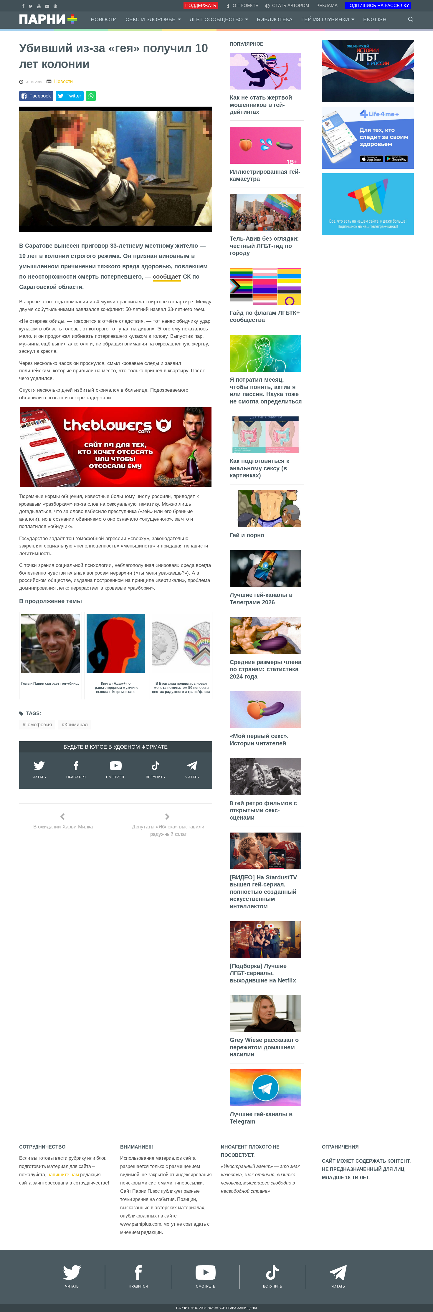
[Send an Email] (48, 5)
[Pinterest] (56, 5)
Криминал (76, 724)
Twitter (74, 96)
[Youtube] (39, 5)
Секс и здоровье (150, 19)
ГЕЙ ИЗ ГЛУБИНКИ (325, 19)
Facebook (40, 96)
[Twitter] (31, 5)
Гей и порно (247, 535)
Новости (104, 19)
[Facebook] (24, 5)
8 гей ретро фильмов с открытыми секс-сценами (263, 810)
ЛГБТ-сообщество (216, 19)
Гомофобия (38, 724)
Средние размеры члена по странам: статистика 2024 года (265, 669)
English (374, 19)
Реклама (327, 5)
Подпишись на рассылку (377, 5)
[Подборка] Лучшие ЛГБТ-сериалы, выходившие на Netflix (263, 973)
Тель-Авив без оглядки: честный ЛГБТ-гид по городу (264, 245)
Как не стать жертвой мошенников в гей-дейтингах (261, 104)
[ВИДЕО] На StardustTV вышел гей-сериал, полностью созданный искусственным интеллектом (263, 891)
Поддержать (200, 5)
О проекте (245, 5)
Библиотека (274, 19)
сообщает (167, 276)
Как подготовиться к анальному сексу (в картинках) (259, 468)
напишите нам (63, 1174)
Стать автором (290, 5)
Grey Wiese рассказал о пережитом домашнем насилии (264, 1047)
